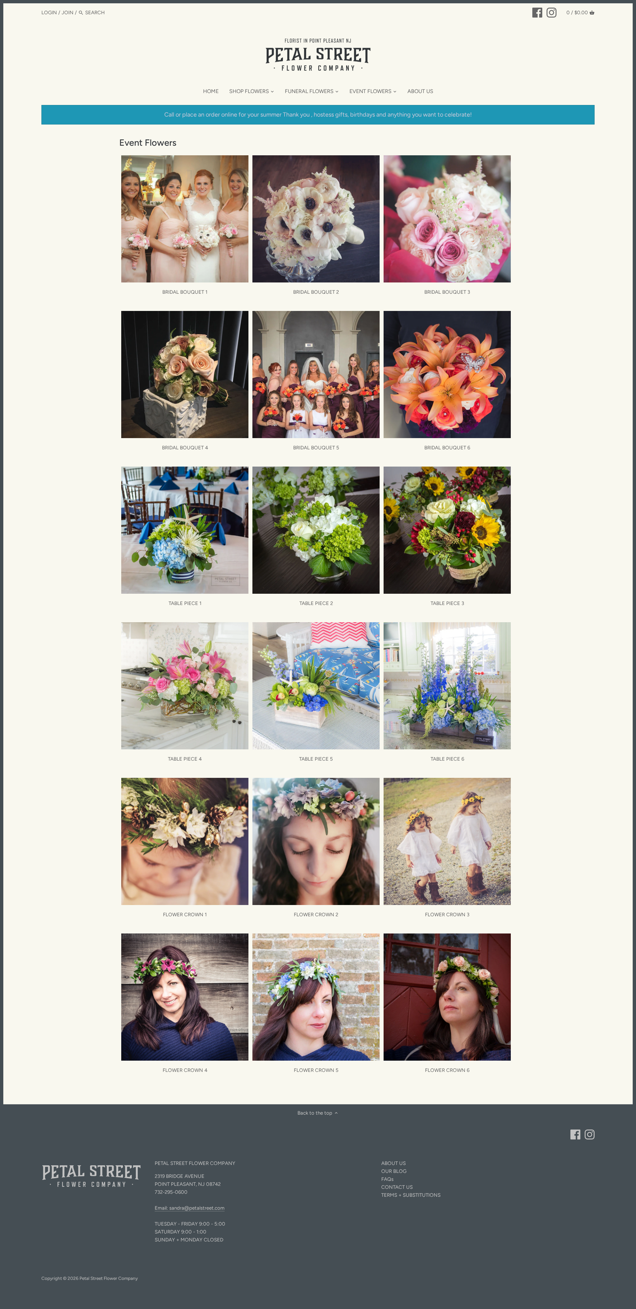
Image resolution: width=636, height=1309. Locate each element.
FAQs (387, 1179)
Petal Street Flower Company (109, 1278)
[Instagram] (551, 12)
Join (68, 13)
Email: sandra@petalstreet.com (190, 1208)
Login (49, 13)
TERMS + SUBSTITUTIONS (411, 1195)
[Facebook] (537, 12)
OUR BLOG (393, 1171)
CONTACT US (397, 1187)
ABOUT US (393, 1163)
